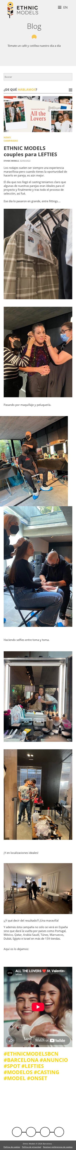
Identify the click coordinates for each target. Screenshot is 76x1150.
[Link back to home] (22, 10)
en (65, 7)
